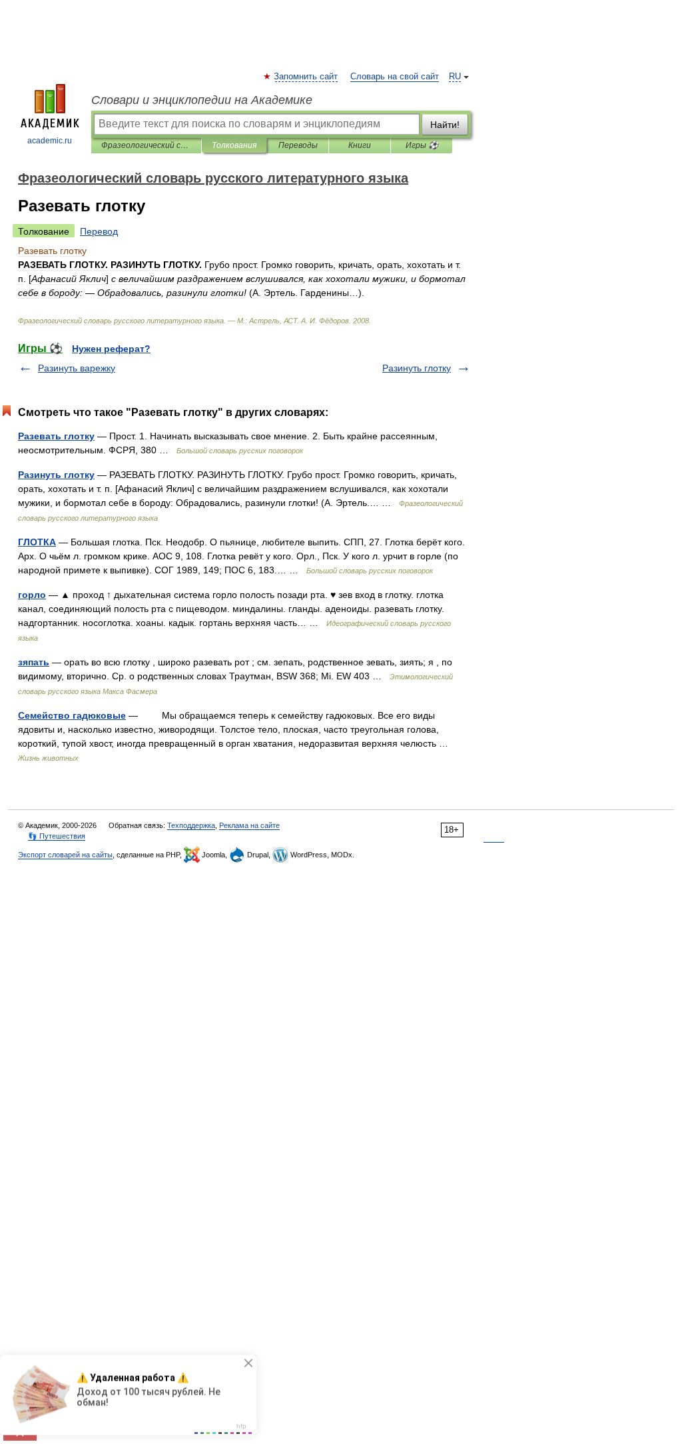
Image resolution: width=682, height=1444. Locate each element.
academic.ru (49, 140)
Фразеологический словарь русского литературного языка (146, 145)
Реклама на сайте (249, 825)
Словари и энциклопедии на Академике (201, 100)
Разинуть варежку (76, 368)
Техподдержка (191, 825)
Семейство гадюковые (72, 715)
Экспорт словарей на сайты (65, 855)
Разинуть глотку (416, 368)
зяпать (33, 662)
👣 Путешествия (56, 836)
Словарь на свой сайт (394, 76)
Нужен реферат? (111, 348)
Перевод (99, 231)
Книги (359, 145)
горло (32, 594)
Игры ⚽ (422, 145)
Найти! (445, 124)
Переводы (298, 145)
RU (455, 76)
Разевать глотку (56, 436)
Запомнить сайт (306, 76)
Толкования (234, 145)
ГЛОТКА (37, 542)
